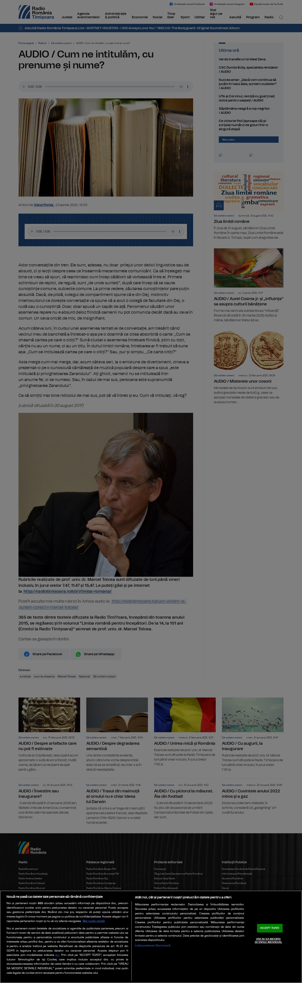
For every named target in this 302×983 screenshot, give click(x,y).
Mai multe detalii (94, 921)
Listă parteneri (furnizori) (153, 945)
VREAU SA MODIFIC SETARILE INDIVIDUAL (268, 941)
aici (57, 955)
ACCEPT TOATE (269, 928)
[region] (151, 937)
